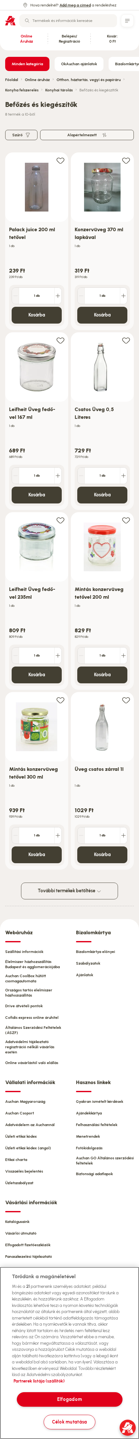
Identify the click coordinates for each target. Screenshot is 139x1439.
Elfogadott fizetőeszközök (27, 1245)
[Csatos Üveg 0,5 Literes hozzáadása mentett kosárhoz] (126, 340)
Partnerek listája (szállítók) (39, 1381)
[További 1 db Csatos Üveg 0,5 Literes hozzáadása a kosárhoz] (123, 476)
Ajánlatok (84, 975)
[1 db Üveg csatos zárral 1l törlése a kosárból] (81, 835)
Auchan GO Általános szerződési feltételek (105, 1160)
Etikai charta (16, 1159)
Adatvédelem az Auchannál (30, 1125)
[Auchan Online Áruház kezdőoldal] (10, 21)
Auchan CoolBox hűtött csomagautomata (25, 978)
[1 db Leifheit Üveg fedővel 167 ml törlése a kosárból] (15, 476)
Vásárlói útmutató (21, 1233)
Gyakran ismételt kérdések (99, 1101)
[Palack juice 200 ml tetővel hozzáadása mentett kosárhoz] (60, 160)
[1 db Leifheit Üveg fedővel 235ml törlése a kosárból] (15, 655)
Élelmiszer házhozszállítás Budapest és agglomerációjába (32, 964)
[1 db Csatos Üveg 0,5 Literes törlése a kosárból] (81, 476)
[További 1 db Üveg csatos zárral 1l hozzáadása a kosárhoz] (123, 835)
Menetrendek (88, 1136)
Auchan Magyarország (25, 1101)
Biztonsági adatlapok (94, 1174)
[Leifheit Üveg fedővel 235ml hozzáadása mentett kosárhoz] (60, 520)
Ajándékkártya (89, 1113)
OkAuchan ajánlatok (79, 64)
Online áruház (37, 80)
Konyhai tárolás (59, 90)
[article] (36, 241)
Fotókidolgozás (89, 1148)
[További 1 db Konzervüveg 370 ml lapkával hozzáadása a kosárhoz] (123, 296)
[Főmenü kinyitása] (127, 20)
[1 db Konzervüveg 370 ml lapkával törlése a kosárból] (81, 296)
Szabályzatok (88, 963)
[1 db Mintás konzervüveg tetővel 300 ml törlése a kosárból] (15, 835)
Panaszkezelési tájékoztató (28, 1256)
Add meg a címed (75, 5)
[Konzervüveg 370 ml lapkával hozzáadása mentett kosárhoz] (126, 160)
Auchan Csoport (19, 1113)
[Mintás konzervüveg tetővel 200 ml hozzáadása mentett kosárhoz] (126, 520)
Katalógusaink (17, 1221)
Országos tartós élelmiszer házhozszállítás (28, 993)
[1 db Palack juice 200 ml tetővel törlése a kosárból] (15, 296)
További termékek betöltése (67, 891)
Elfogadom (69, 1399)
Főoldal (11, 80)
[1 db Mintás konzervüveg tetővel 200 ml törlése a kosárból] (81, 655)
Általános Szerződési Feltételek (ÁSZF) (33, 1030)
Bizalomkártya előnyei (95, 951)
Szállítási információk (24, 951)
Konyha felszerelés (21, 90)
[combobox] (68, 20)
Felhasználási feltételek (96, 1125)
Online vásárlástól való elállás (31, 1063)
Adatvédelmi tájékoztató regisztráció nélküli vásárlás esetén (29, 1047)
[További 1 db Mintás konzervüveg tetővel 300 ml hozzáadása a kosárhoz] (57, 835)
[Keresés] (27, 21)
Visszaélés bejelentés (24, 1171)
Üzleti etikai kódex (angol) (28, 1148)
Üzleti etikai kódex (21, 1136)
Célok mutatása (69, 1422)
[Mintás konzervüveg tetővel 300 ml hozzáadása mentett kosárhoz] (60, 700)
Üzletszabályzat (19, 1183)
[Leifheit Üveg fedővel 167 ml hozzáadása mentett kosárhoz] (60, 340)
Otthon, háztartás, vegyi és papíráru (89, 80)
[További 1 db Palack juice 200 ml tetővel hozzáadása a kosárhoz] (57, 296)
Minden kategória (27, 64)
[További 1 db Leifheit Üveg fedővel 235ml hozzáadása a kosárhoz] (57, 655)
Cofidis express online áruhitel (32, 1017)
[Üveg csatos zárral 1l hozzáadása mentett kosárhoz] (126, 700)
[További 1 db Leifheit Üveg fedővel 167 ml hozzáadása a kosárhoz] (57, 476)
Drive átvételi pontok (24, 1006)
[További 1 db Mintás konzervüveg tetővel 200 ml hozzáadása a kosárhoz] (123, 655)
